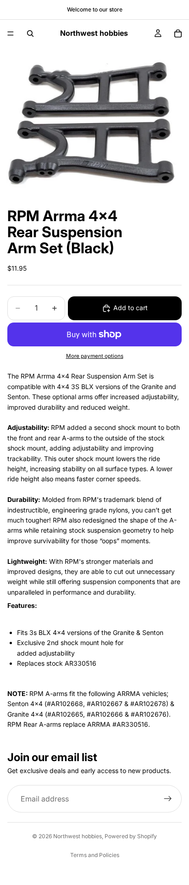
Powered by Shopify (131, 836)
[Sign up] (168, 798)
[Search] (30, 33)
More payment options (94, 356)
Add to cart (130, 308)
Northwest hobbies (77, 836)
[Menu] (10, 33)
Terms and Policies (94, 855)
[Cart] (178, 33)
